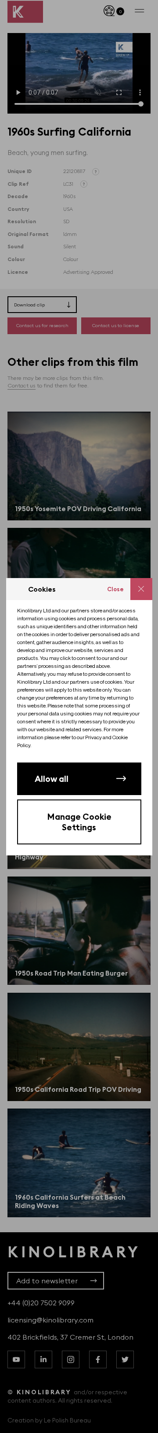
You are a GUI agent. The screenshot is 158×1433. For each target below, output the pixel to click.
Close (115, 589)
